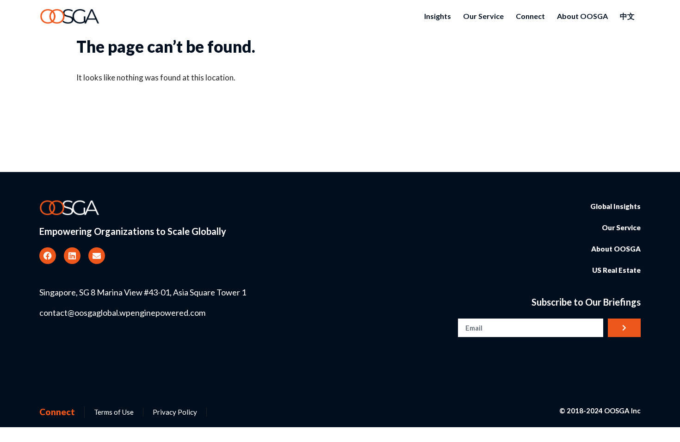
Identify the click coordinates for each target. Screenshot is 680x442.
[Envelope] (96, 255)
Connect (530, 16)
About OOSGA (582, 16)
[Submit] (624, 328)
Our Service (483, 16)
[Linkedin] (72, 255)
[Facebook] (47, 255)
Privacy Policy (175, 412)
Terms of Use (114, 412)
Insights (437, 16)
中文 (627, 16)
